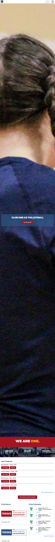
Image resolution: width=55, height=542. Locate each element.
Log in (47, 1)
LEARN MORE (27, 222)
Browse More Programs (47, 492)
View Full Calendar (48, 536)
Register (13, 467)
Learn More (5, 467)
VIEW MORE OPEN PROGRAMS (27, 497)
